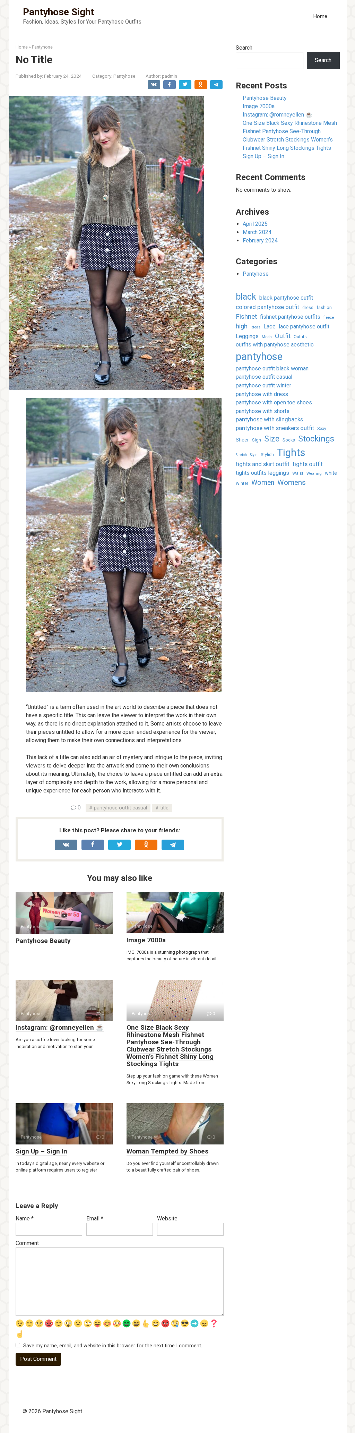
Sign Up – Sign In (41, 1151)
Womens (291, 482)
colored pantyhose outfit (267, 307)
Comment (27, 1243)
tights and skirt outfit (262, 464)
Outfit (283, 336)
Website (167, 1218)
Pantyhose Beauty (43, 941)
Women (262, 483)
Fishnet (246, 316)
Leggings (247, 336)
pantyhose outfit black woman (272, 368)
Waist (297, 473)
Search (244, 47)
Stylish (267, 454)
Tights (291, 452)
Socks (289, 440)
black (246, 297)
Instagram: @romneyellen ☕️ (60, 1027)
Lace (269, 326)
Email (94, 1218)
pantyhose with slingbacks (269, 419)
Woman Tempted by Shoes (167, 1151)
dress (307, 307)
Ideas (255, 327)
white (331, 473)
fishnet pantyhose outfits (290, 317)
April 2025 (255, 224)
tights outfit (308, 464)
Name (25, 1218)
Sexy (321, 428)
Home (320, 16)
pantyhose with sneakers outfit (275, 428)
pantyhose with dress (262, 394)
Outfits (300, 336)
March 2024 (257, 232)
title (164, 808)
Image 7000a (146, 940)
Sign (256, 440)
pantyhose (259, 356)
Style (254, 455)
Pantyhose (124, 76)
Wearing (314, 473)
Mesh (267, 337)
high (242, 326)
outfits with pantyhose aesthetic (275, 344)
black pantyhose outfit (286, 297)
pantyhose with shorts (262, 411)
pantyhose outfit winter (263, 385)
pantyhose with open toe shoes (274, 402)
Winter (242, 483)
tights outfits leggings (262, 473)
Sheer (242, 440)
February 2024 (260, 240)
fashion (324, 307)
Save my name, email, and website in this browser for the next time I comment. (112, 1346)
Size (271, 439)
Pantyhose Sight (58, 12)
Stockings (316, 439)
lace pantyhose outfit (304, 326)
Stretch (241, 455)
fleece (328, 317)
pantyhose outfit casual (120, 808)
